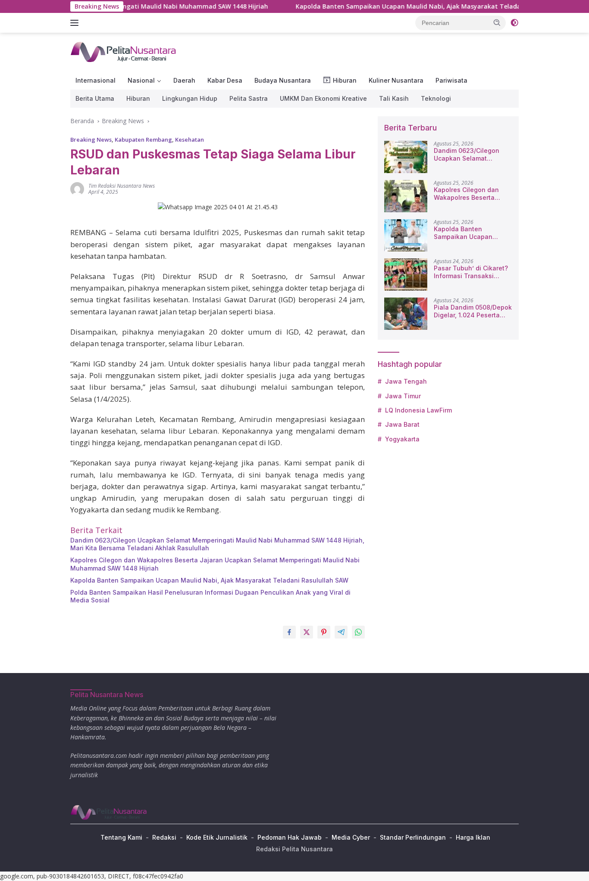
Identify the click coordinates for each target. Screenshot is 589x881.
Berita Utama (94, 98)
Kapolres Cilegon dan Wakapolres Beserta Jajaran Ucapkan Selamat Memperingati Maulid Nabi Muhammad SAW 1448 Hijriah (215, 563)
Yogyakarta (402, 439)
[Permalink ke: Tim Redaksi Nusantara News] (77, 188)
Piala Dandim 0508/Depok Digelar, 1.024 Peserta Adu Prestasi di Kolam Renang (473, 311)
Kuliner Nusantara (396, 80)
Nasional (141, 80)
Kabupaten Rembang (143, 139)
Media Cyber (351, 837)
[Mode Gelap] (514, 23)
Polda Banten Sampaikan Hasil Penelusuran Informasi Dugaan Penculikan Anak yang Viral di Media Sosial (210, 596)
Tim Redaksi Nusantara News (121, 185)
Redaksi (164, 837)
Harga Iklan (473, 837)
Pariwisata (451, 80)
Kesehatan (189, 139)
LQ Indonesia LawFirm (418, 410)
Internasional (95, 80)
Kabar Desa (224, 80)
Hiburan (138, 98)
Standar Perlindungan (413, 837)
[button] (497, 22)
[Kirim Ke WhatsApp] (358, 632)
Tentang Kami (121, 837)
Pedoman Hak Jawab (289, 837)
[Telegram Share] (341, 632)
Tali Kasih (394, 98)
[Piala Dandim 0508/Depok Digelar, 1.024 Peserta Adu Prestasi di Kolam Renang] (405, 314)
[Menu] (76, 23)
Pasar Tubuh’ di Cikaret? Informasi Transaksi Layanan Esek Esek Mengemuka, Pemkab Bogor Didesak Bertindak (471, 272)
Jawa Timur (403, 396)
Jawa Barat (402, 424)
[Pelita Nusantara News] (124, 51)
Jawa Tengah (406, 381)
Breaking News (91, 139)
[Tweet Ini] (306, 632)
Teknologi (436, 98)
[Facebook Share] (289, 632)
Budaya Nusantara (282, 80)
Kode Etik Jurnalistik (217, 837)
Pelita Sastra (248, 98)
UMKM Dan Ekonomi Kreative (323, 98)
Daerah (184, 80)
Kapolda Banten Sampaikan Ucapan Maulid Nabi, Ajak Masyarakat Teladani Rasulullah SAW (409, 6)
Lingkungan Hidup (189, 98)
